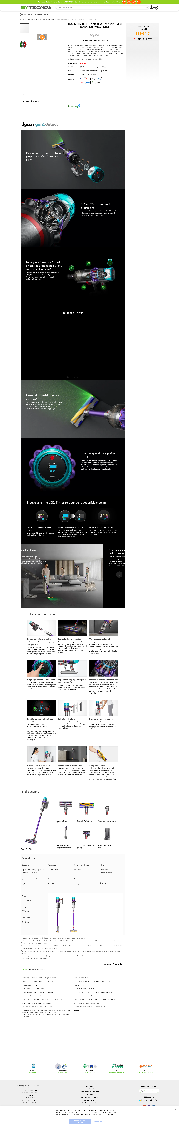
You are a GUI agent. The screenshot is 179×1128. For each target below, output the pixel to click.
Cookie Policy (112, 1114)
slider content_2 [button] (71, 377)
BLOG (49, 14)
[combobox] (102, 7)
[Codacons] (89, 1065)
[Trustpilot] (117, 1065)
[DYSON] (95, 35)
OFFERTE (40, 14)
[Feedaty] (145, 1065)
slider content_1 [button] (68, 377)
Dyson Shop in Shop (33, 19)
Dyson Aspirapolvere (48, 19)
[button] (34, 28)
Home (22, 19)
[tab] (24, 969)
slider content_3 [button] (74, 377)
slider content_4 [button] (78, 377)
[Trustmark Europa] (65, 1066)
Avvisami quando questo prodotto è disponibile (85, 59)
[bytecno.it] (36, 7)
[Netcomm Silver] (58, 1066)
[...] (110, 55)
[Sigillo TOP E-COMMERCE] (33, 1066)
